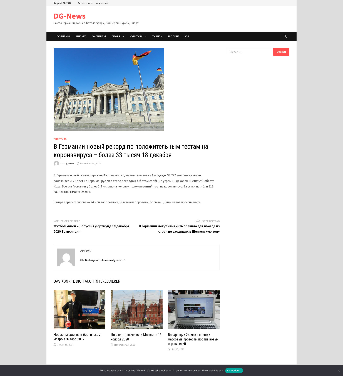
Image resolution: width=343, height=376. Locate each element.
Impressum (102, 3)
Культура (136, 36)
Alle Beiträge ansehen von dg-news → (103, 260)
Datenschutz (85, 3)
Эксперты (99, 36)
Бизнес (81, 36)
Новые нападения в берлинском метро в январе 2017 (77, 336)
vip (187, 36)
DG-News (70, 16)
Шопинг (173, 36)
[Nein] (338, 370)
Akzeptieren (234, 370)
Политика (63, 36)
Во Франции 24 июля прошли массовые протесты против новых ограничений (193, 339)
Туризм (157, 36)
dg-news (69, 163)
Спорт (116, 36)
